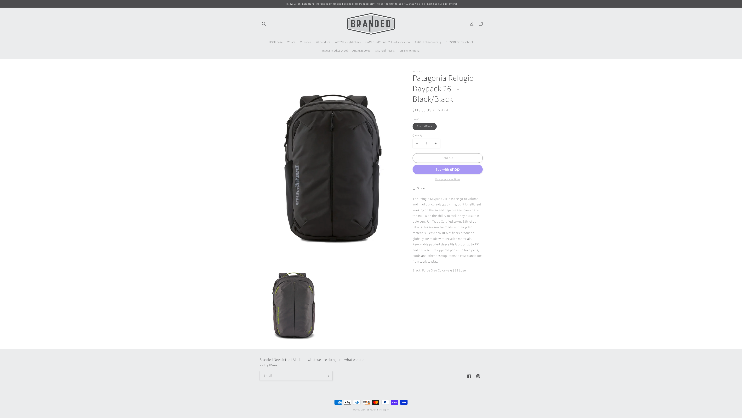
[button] (264, 23)
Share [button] (421, 188)
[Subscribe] (327, 376)
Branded (365, 409)
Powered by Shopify (379, 409)
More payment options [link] (447, 179)
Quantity (417, 135)
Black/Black (424, 126)
